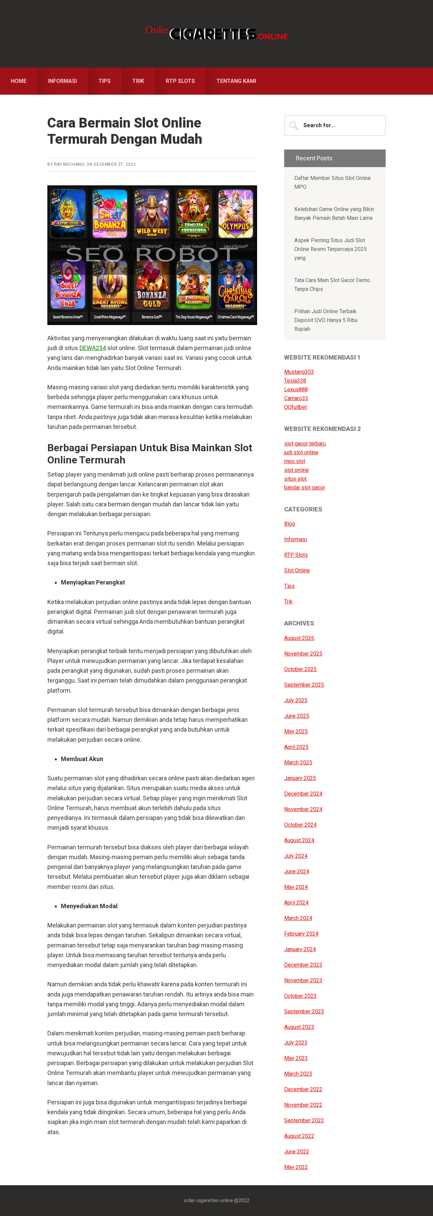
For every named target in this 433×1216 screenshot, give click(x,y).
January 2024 (300, 949)
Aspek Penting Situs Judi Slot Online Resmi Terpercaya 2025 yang (330, 249)
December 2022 (303, 1089)
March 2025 (298, 762)
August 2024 (299, 840)
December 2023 (303, 965)
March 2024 (298, 918)
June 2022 (296, 1151)
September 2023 (304, 1011)
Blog (289, 524)
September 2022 (304, 1120)
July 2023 (295, 1042)
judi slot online (301, 452)
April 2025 (296, 747)
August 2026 (299, 638)
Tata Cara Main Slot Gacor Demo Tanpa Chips (332, 284)
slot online (296, 470)
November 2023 (303, 980)
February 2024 (301, 934)
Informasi (295, 539)
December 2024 (303, 793)
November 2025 (303, 653)
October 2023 (300, 996)
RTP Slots (296, 555)
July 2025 (295, 700)
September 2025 (304, 685)
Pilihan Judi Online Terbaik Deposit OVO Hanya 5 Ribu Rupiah (326, 320)
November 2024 (303, 809)
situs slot (295, 479)
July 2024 (295, 856)
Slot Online (297, 570)
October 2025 (300, 669)
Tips (289, 586)
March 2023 (298, 1074)
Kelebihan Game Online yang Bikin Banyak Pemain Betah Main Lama (334, 213)
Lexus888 (296, 389)
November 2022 (303, 1105)
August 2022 (299, 1136)
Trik (288, 601)
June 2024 (296, 871)
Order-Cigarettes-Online (216, 33)
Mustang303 (299, 372)
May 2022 (296, 1167)
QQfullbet (295, 407)
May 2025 (296, 731)
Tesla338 (295, 380)
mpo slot (294, 461)
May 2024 (296, 887)
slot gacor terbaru (305, 443)
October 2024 (300, 825)
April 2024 (296, 902)
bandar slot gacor (304, 487)
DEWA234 (92, 347)
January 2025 (300, 778)
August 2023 (299, 1027)
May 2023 (296, 1058)
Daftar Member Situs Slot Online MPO (332, 182)
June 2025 (296, 716)
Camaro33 (296, 398)
